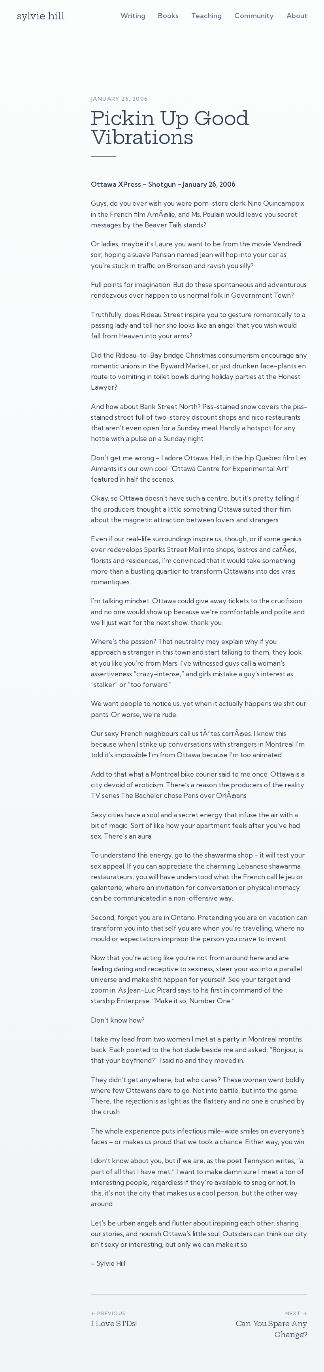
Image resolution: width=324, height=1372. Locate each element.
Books (168, 15)
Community (254, 15)
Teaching (206, 15)
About (296, 15)
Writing (133, 15)
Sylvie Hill (40, 16)
